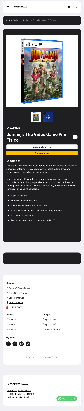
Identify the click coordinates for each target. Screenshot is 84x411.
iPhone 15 (11, 329)
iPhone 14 (11, 324)
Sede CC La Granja (18, 293)
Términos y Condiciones (19, 390)
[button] (69, 7)
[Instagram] (14, 343)
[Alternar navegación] (8, 7)
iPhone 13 (11, 319)
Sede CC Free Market (19, 288)
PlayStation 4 (49, 319)
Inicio (8, 20)
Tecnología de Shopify (49, 357)
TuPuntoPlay (33, 357)
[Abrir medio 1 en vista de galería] (36, 117)
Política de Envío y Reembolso (22, 393)
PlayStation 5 (18, 20)
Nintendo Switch (51, 329)
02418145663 (15, 307)
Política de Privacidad (18, 397)
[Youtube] (21, 343)
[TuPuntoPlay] (20, 7)
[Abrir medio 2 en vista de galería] (48, 117)
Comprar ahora (42, 153)
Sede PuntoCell (16, 297)
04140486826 (16, 302)
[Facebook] (8, 343)
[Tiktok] (28, 343)
